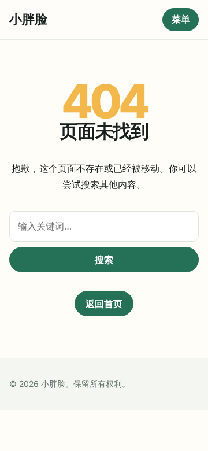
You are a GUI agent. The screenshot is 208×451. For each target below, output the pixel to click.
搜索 (104, 259)
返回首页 (104, 303)
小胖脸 (28, 19)
